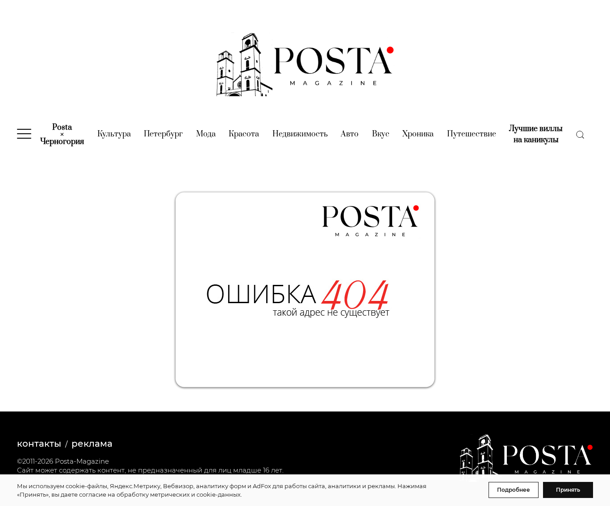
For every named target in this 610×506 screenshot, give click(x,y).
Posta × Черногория (62, 134)
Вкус (380, 134)
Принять (568, 489)
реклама (92, 443)
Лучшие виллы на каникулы (536, 134)
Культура (114, 134)
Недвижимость (300, 134)
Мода (206, 134)
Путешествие (471, 134)
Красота (244, 134)
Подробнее (513, 489)
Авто (350, 134)
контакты (39, 443)
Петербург (163, 134)
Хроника (418, 134)
